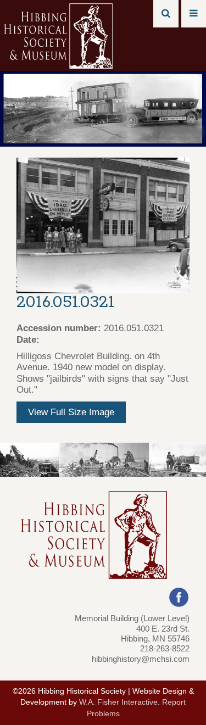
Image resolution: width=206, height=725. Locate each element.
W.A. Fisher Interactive (118, 702)
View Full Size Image (71, 412)
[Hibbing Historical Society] (59, 35)
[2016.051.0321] (103, 225)
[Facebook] (179, 596)
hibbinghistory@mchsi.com (141, 658)
